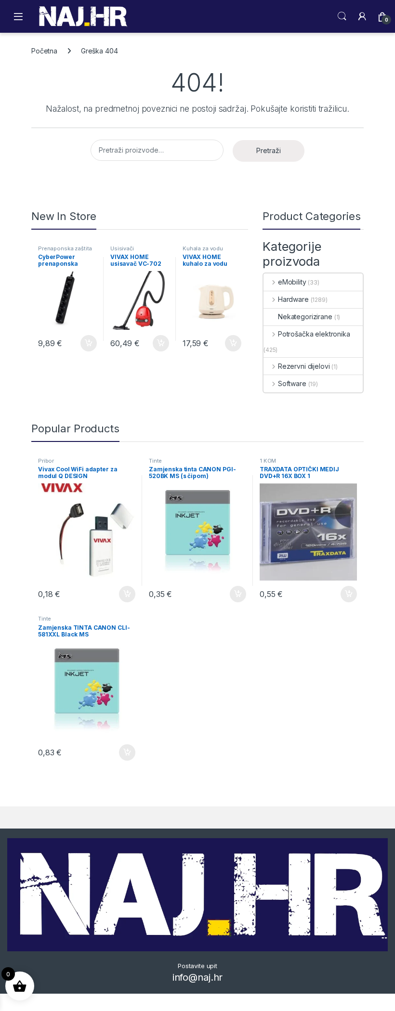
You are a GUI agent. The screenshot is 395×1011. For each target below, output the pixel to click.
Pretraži (268, 150)
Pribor (46, 460)
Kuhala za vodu (203, 248)
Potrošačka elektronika (314, 334)
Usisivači (122, 248)
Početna (44, 51)
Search (342, 16)
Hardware (293, 299)
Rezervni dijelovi (303, 366)
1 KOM (268, 460)
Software (292, 383)
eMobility (292, 282)
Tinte (155, 460)
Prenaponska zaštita (65, 248)
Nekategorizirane (305, 316)
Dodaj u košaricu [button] (83, 343)
